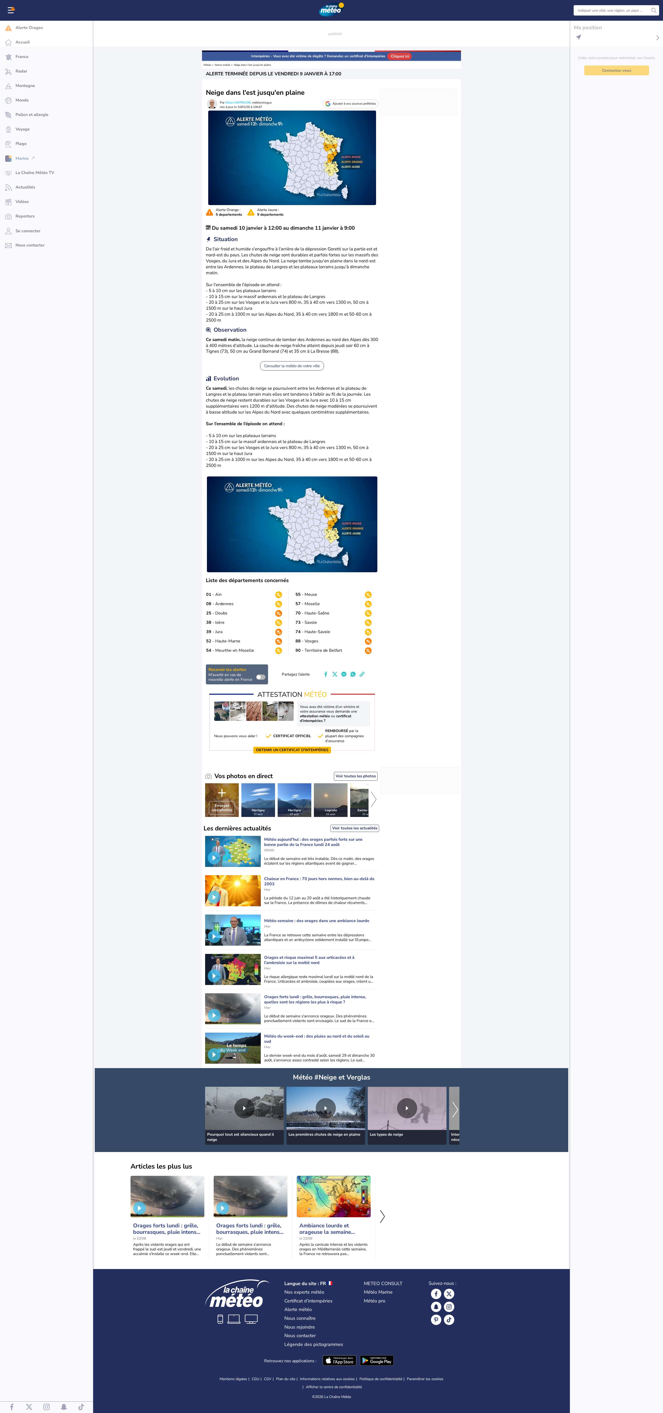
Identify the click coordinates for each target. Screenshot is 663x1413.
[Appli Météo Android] (377, 1361)
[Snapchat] (436, 1307)
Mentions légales (233, 1378)
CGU (255, 1378)
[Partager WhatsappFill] (353, 674)
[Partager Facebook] (325, 674)
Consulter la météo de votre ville (292, 365)
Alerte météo (222, 65)
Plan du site (285, 1378)
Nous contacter (300, 1335)
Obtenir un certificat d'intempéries (292, 750)
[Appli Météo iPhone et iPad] (339, 1361)
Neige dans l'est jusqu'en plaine (252, 65)
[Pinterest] (436, 1320)
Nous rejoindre (299, 1327)
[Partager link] (362, 674)
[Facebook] (436, 1294)
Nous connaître (300, 1318)
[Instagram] (449, 1307)
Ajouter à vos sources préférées (354, 104)
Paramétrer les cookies (425, 1379)
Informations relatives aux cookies (327, 1378)
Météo (207, 65)
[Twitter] (449, 1294)
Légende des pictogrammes (313, 1344)
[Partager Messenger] (344, 674)
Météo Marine (378, 1292)
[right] (374, 800)
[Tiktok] (449, 1320)
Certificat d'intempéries (308, 1301)
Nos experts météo (304, 1292)
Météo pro (374, 1301)
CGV (267, 1378)
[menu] (12, 10)
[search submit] (654, 10)
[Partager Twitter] (334, 674)
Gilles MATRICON (238, 102)
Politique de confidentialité (380, 1378)
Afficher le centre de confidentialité (334, 1387)
